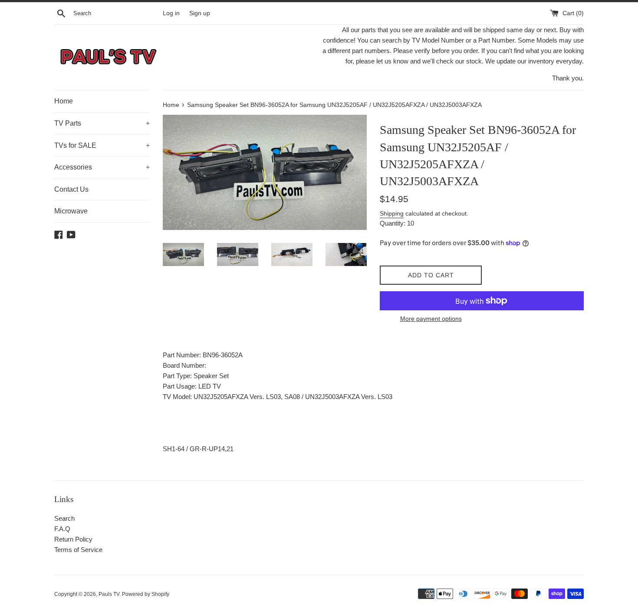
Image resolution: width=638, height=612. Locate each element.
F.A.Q (62, 528)
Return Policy (73, 539)
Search (64, 518)
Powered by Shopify (145, 594)
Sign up (199, 13)
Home (63, 101)
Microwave (71, 211)
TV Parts (102, 123)
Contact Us (71, 189)
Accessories (102, 167)
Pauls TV (109, 594)
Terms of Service (78, 549)
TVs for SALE (102, 145)
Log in (171, 13)
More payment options (431, 318)
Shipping (392, 213)
